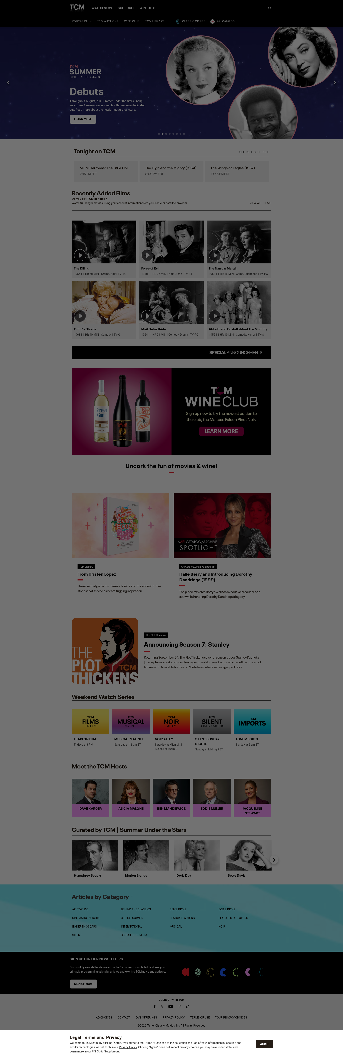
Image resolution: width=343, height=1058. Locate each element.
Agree (264, 1044)
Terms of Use (152, 1042)
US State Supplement (106, 1051)
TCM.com (91, 1042)
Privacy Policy (128, 1047)
